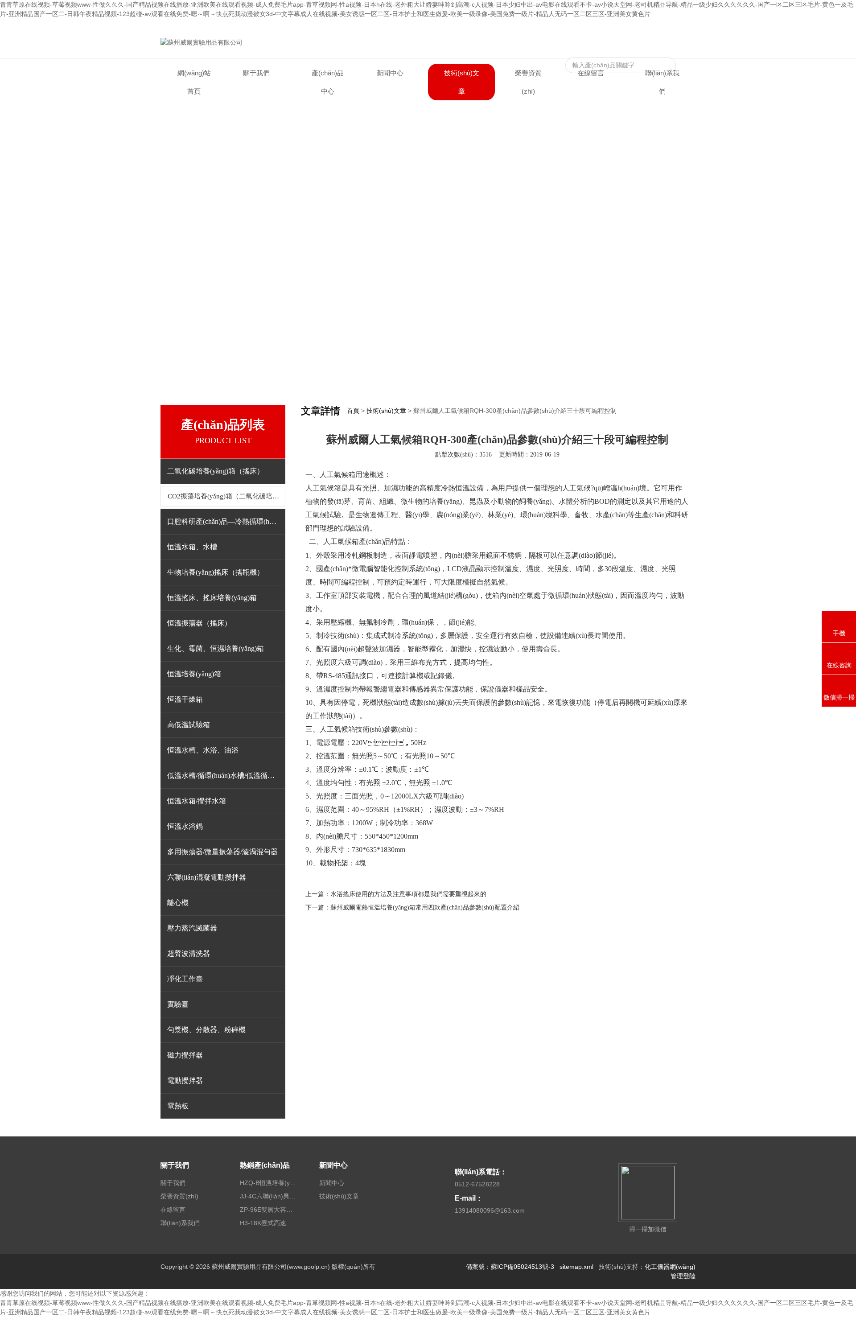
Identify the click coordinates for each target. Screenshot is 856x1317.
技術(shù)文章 (461, 82)
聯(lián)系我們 (676, 25)
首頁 (353, 410)
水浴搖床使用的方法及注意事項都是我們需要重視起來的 (408, 894)
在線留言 (638, 25)
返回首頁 (608, 25)
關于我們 (256, 73)
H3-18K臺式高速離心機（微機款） (269, 1222)
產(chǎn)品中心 (328, 82)
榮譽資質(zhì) (528, 82)
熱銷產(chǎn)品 (265, 1165)
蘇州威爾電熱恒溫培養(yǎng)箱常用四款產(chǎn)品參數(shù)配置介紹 (424, 907)
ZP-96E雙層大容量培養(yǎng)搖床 (269, 1209)
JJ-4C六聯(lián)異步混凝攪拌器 (269, 1196)
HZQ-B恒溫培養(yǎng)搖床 (269, 1182)
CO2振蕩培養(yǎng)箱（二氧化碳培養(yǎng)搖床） (226, 496)
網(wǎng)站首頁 (194, 82)
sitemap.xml (576, 1266)
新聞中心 (390, 73)
